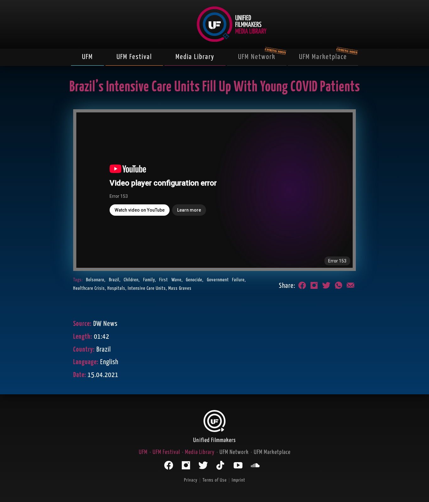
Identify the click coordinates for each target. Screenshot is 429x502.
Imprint (238, 480)
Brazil (114, 280)
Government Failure (226, 280)
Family (149, 280)
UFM (87, 57)
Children (131, 280)
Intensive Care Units (147, 288)
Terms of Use (215, 480)
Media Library (195, 57)
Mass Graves (180, 288)
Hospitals (116, 288)
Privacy (191, 480)
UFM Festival (134, 57)
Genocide (194, 280)
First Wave (170, 280)
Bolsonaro (95, 280)
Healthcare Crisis (89, 288)
